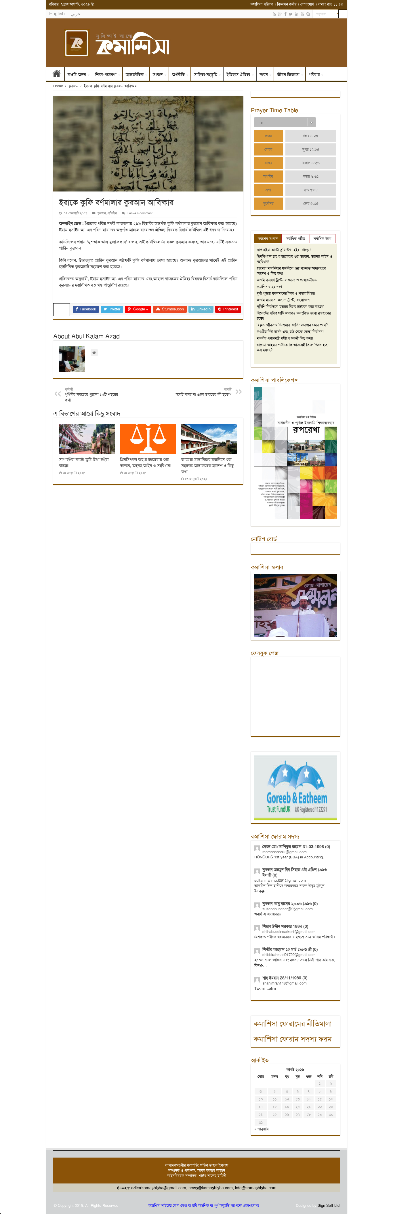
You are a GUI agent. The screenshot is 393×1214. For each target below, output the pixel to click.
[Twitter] (290, 14)
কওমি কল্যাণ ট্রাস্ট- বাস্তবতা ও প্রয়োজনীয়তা (287, 280)
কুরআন (73, 86)
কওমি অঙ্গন (77, 74)
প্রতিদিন (112, 213)
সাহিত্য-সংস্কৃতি (205, 74)
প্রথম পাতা (56, 74)
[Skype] (308, 14)
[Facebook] (285, 14)
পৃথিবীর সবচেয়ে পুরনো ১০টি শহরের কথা (91, 395)
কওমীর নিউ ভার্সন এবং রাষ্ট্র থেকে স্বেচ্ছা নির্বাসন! (290, 331)
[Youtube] (302, 14)
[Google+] (280, 14)
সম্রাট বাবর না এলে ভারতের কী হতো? (204, 392)
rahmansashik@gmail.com (284, 851)
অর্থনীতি (178, 74)
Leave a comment (139, 213)
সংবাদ (158, 74)
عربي (75, 14)
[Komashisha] (196, 42)
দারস (264, 74)
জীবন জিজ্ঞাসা (288, 74)
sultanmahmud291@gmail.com (280, 880)
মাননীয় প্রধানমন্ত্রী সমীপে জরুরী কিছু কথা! (285, 338)
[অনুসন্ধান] (342, 14)
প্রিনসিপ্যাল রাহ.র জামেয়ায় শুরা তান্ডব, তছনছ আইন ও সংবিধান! (145, 462)
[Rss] (274, 14)
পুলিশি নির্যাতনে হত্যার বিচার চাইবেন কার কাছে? (290, 306)
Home (58, 86)
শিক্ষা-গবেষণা (106, 74)
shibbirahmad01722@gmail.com (289, 954)
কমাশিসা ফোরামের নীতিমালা (293, 1024)
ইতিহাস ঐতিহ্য (238, 74)
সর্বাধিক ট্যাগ (322, 238)
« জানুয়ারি (261, 1128)
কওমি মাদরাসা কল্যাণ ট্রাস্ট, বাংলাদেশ (283, 299)
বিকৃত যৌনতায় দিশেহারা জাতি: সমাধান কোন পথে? (292, 325)
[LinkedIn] (296, 14)
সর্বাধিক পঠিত (295, 238)
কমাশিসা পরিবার (262, 4)
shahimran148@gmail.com (284, 983)
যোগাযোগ (307, 4)
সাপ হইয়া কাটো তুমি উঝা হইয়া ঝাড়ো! (284, 249)
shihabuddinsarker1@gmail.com (289, 931)
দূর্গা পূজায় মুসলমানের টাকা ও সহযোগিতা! (286, 293)
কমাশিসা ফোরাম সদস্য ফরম (293, 1039)
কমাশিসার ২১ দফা (269, 286)
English (57, 14)
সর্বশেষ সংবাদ (268, 238)
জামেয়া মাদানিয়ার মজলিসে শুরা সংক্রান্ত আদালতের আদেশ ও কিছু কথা (207, 466)
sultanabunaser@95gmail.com (287, 908)
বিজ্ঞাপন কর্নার (286, 4)
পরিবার (314, 74)
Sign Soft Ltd (328, 1205)
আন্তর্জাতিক (135, 74)
